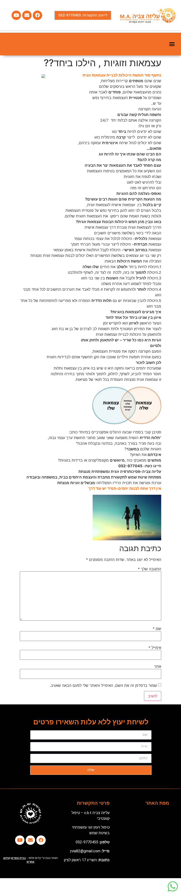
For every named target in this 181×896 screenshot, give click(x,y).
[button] (172, 44)
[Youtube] (16, 15)
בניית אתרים (18, 858)
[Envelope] (27, 15)
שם (157, 628)
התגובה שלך (149, 569)
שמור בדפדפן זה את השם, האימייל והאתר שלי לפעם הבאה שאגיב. (103, 685)
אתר (157, 666)
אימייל (154, 647)
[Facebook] (37, 15)
